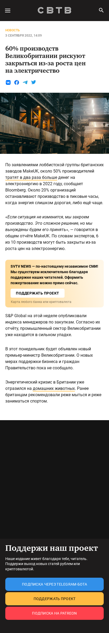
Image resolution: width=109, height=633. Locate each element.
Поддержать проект (55, 599)
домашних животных (54, 388)
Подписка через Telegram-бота (54, 584)
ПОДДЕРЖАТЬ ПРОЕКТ (37, 293)
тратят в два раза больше (31, 177)
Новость (12, 30)
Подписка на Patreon (54, 613)
